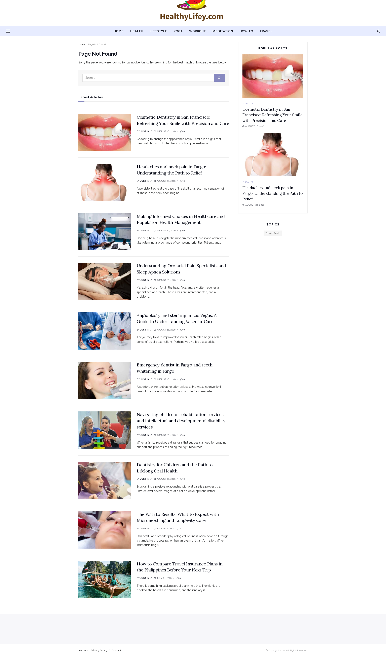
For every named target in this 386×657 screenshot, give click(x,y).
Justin (144, 131)
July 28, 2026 (164, 528)
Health (136, 31)
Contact (116, 650)
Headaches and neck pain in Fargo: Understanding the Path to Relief (272, 193)
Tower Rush (273, 233)
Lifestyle (158, 31)
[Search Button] (219, 78)
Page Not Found (97, 44)
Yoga (178, 31)
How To (246, 31)
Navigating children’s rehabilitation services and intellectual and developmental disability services (181, 421)
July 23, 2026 (163, 578)
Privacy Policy (98, 650)
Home (119, 31)
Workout (197, 31)
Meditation (222, 31)
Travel (266, 31)
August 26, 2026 (166, 131)
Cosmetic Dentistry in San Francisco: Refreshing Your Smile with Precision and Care (272, 115)
